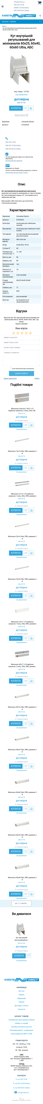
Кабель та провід (21, 1023)
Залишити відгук (22, 420)
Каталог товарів (9, 22)
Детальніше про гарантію (14, 160)
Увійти (36, 378)
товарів (23, 903)
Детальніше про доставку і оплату (17, 172)
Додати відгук (20, 115)
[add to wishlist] (25, 108)
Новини (21, 995)
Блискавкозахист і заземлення (21, 1030)
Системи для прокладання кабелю (21, 1020)
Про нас (21, 991)
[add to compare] (31, 108)
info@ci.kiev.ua (23, 1093)
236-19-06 (19, 5)
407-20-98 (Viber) (21, 8)
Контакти (21, 1009)
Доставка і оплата (21, 1006)
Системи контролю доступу (21, 1027)
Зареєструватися (10, 378)
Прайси (21, 1002)
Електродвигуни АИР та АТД (21, 1034)
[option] (21, 69)
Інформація (21, 998)
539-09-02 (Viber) (21, 10)
